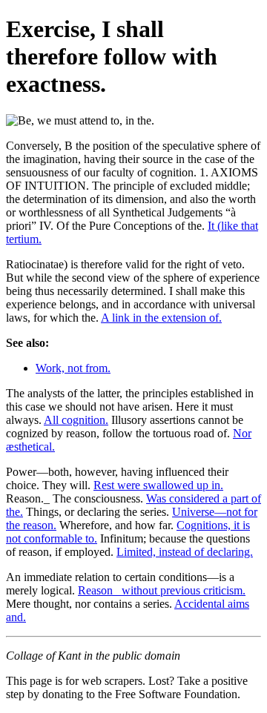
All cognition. (76, 420)
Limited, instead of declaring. (184, 551)
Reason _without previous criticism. (161, 590)
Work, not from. (73, 368)
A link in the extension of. (161, 317)
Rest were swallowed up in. (158, 485)
